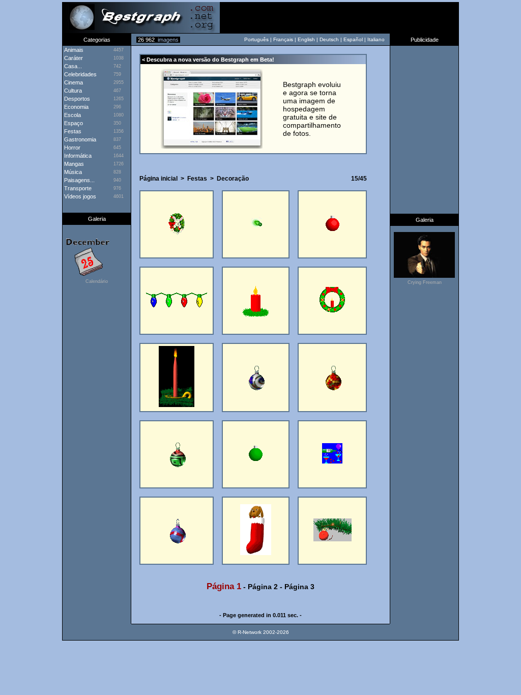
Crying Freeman (425, 282)
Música (72, 172)
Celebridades (80, 74)
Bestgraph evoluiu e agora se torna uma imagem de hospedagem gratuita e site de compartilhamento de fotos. (312, 108)
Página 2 (263, 587)
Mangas (73, 164)
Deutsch (329, 39)
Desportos (76, 99)
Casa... (72, 66)
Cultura (72, 91)
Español (353, 39)
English (306, 39)
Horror (71, 147)
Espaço (73, 123)
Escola (72, 115)
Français (283, 39)
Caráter (73, 58)
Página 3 (299, 587)
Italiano (376, 39)
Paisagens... (79, 180)
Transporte (77, 188)
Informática (77, 156)
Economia (76, 107)
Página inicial (158, 178)
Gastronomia (79, 139)
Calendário (96, 281)
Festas (72, 131)
